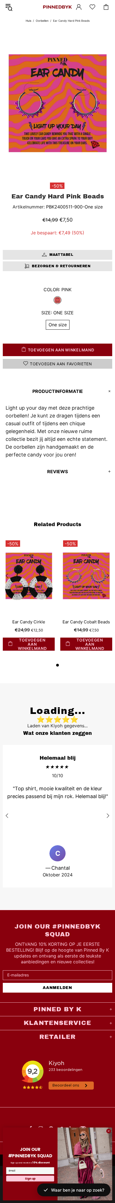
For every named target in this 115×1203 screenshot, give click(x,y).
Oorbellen (42, 20)
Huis (28, 20)
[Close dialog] (108, 1130)
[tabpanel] (29, 600)
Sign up (30, 1178)
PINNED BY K (57, 7)
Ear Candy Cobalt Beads (86, 621)
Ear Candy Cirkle (28, 621)
